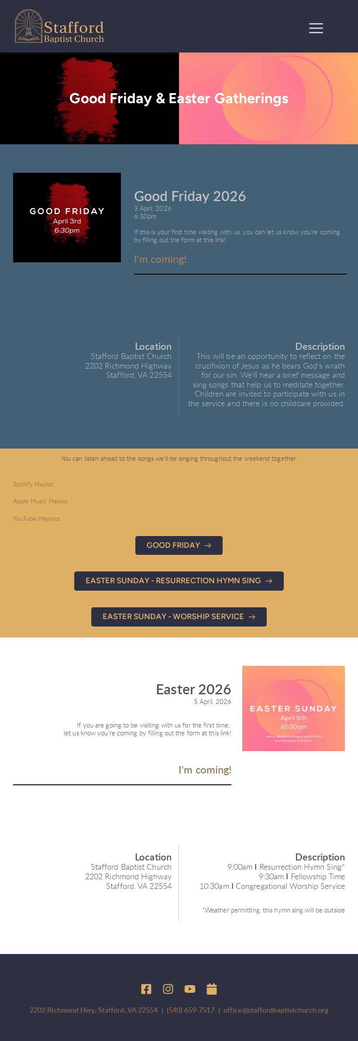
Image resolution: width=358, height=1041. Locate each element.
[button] (316, 28)
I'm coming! (160, 259)
